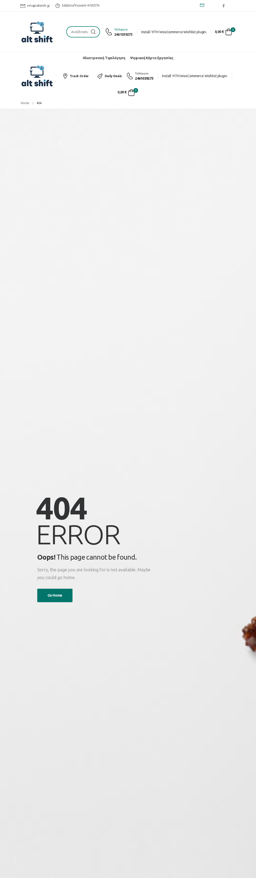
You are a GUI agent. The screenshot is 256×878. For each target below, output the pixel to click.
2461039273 (123, 34)
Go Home (55, 596)
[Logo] (37, 32)
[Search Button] (95, 32)
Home (25, 103)
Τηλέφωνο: (121, 29)
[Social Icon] (224, 5)
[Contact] (109, 32)
